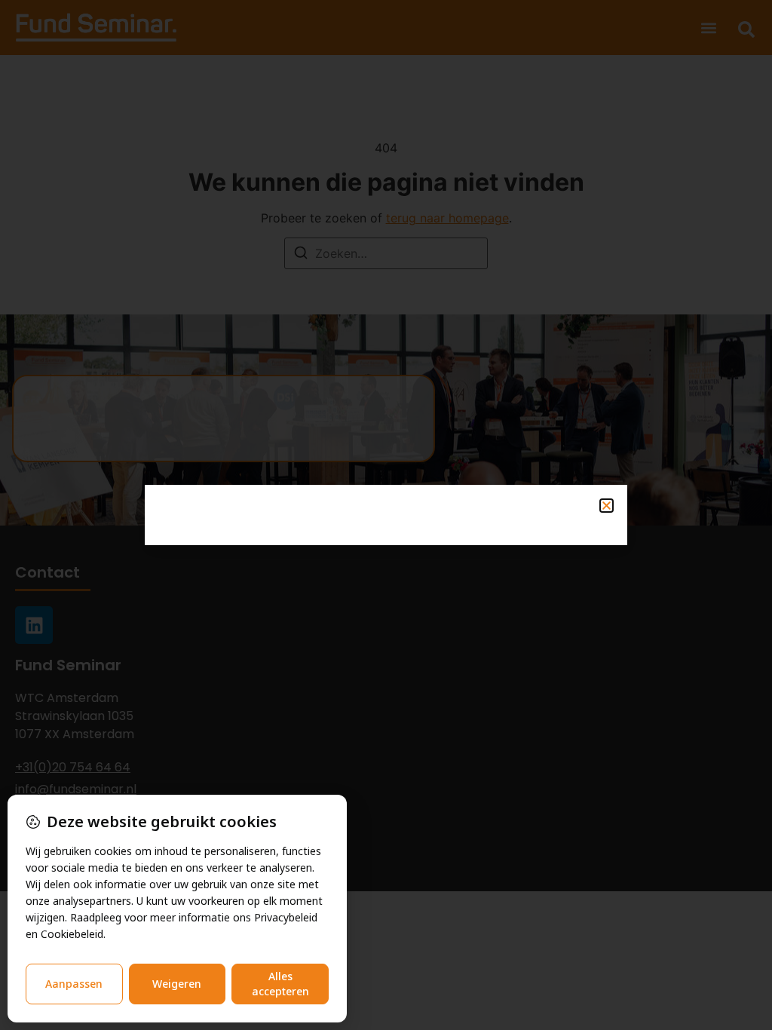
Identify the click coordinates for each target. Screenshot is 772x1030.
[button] (606, 505)
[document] (386, 515)
